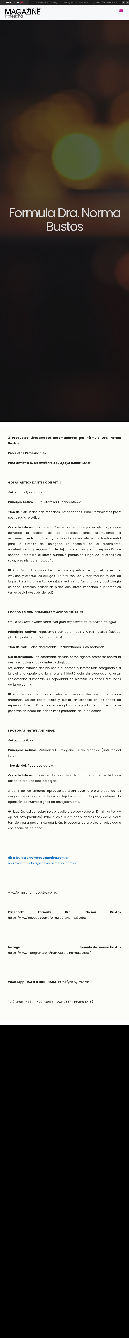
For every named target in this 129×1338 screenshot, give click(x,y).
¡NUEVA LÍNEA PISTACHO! (85, 2)
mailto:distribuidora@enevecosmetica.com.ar (42, 863)
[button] (121, 10)
